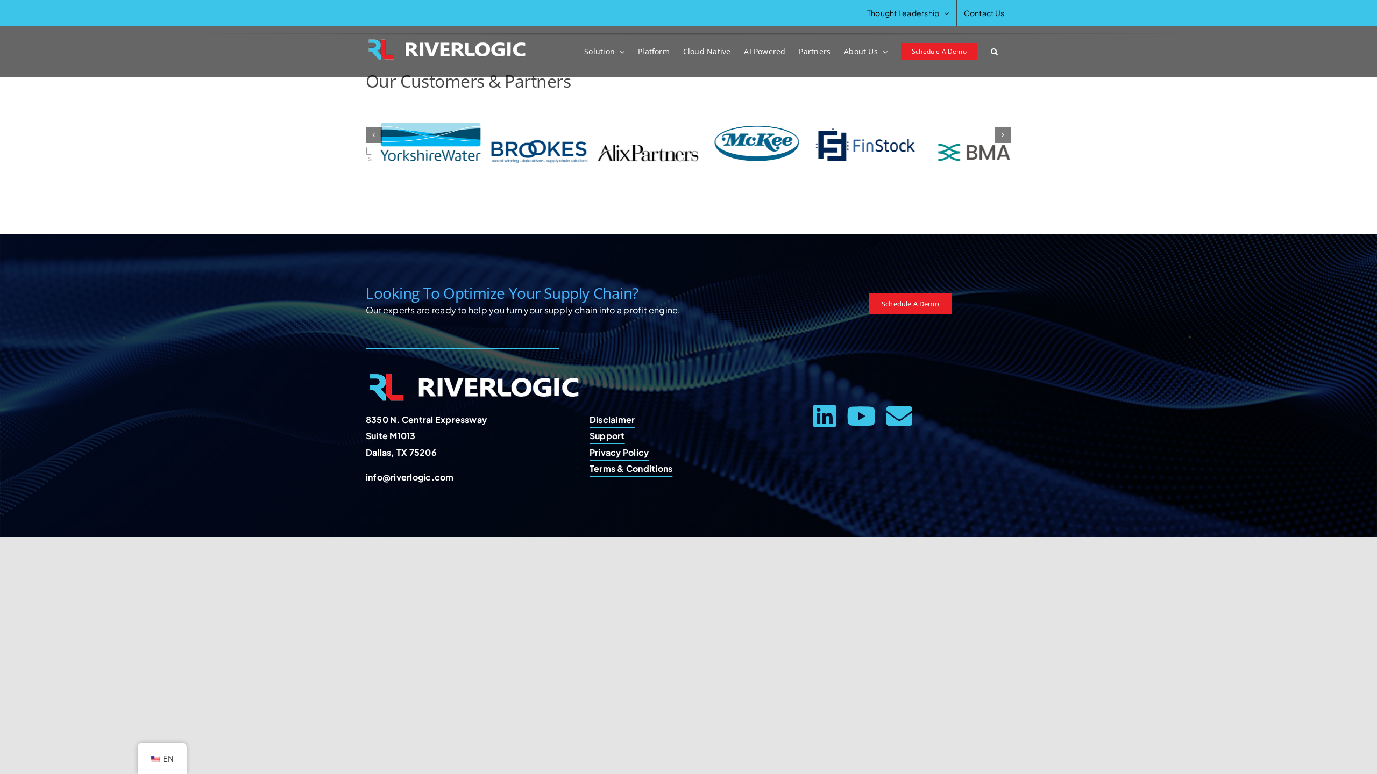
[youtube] (861, 416)
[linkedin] (824, 416)
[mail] (899, 416)
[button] (994, 51)
